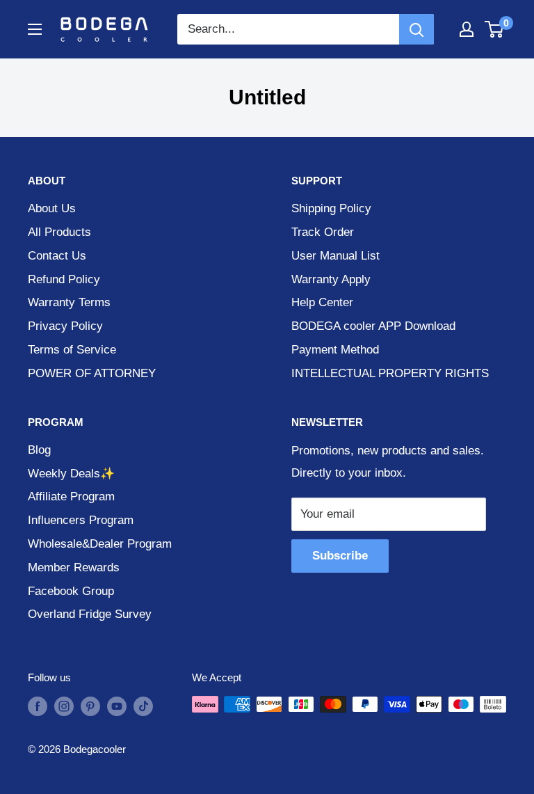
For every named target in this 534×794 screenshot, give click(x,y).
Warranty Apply (331, 279)
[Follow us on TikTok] (143, 706)
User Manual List (335, 255)
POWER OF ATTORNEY (92, 373)
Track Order (322, 232)
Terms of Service (72, 349)
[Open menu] (35, 29)
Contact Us (57, 255)
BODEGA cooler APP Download (373, 326)
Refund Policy (64, 279)
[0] (494, 29)
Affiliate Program (71, 496)
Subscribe (340, 555)
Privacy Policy (65, 326)
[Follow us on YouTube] (117, 706)
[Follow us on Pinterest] (90, 706)
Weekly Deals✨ (71, 473)
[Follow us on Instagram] (64, 706)
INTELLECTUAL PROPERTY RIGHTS (390, 373)
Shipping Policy (331, 208)
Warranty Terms (69, 302)
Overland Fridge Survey (90, 614)
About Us (52, 208)
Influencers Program (81, 520)
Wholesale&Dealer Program (100, 543)
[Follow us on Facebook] (37, 706)
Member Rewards (74, 567)
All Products (59, 232)
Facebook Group (71, 591)
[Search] (416, 29)
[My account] (467, 29)
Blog (39, 449)
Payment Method (335, 349)
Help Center (322, 302)
